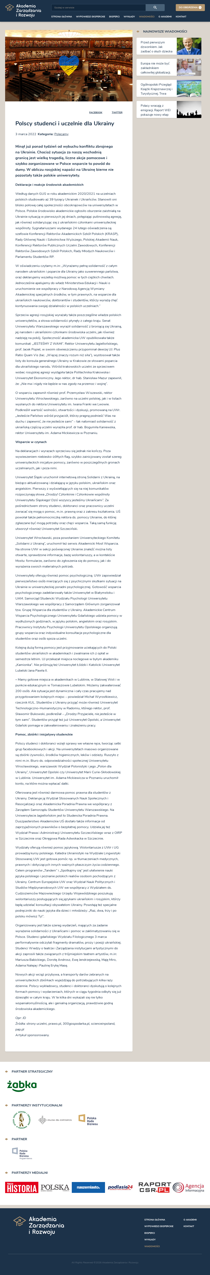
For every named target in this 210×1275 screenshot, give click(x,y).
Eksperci (114, 16)
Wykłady (129, 16)
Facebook (95, 112)
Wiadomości (146, 16)
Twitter (117, 112)
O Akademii (165, 16)
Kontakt (181, 16)
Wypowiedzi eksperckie (90, 16)
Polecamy (61, 134)
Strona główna (61, 16)
